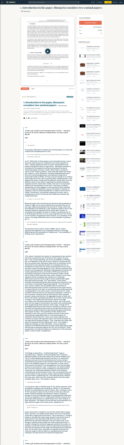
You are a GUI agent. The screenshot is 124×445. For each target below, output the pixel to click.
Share (33, 88)
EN (93, 2)
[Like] (24, 118)
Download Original (90, 23)
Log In (120, 2)
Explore (100, 2)
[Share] (26, 118)
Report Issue (71, 88)
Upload (109, 2)
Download (25, 88)
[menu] (2, 2)
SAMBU (12, 2)
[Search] (78, 2)
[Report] (29, 118)
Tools (115, 2)
